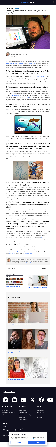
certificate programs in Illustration (14, 252)
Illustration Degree (31, 63)
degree (45, 250)
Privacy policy (32, 438)
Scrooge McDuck (39, 76)
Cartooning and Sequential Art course (14, 63)
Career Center (22, 417)
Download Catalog (23, 412)
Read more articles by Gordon (27, 262)
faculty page (12, 253)
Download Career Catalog (25, 415)
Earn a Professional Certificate (8, 412)
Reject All (19, 442)
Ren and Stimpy (15, 95)
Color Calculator (22, 419)
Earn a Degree (5, 410)
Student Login (22, 410)
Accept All (37, 442)
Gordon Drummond (16, 53)
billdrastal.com (28, 253)
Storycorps (26, 97)
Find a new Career (6, 415)
